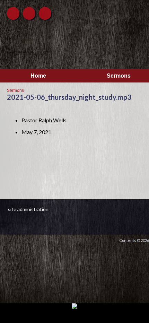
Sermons (15, 90)
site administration (28, 209)
